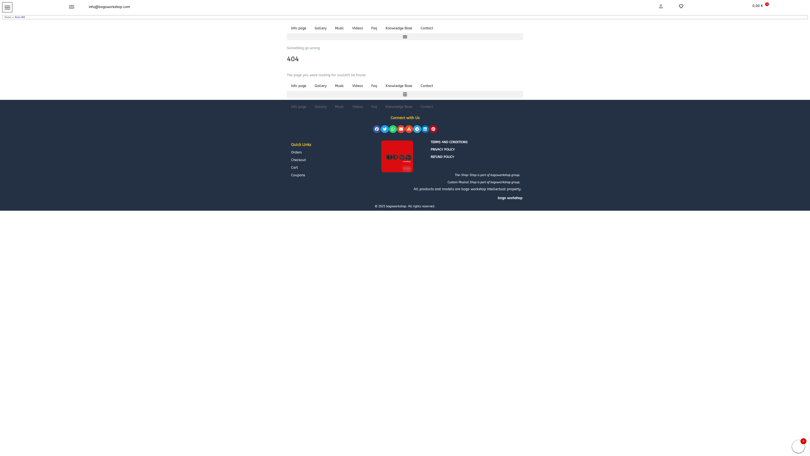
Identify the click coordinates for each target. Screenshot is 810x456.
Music (339, 28)
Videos (357, 28)
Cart (294, 168)
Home (7, 17)
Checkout (298, 160)
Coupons (298, 175)
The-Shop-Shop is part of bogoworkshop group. (487, 175)
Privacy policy (443, 149)
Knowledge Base (399, 28)
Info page (298, 28)
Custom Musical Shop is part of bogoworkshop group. (484, 182)
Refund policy (442, 157)
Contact (427, 28)
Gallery (321, 28)
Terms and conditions (449, 142)
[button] (7, 7)
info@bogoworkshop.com (109, 7)
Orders (296, 152)
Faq (374, 28)
